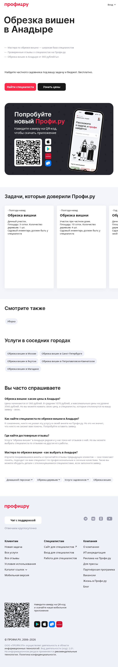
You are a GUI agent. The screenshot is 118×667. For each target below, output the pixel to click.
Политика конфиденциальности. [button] (38, 654)
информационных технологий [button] (22, 648)
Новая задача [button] (13, 547)
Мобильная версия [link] (17, 575)
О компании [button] (91, 547)
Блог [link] (86, 586)
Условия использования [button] (20, 564)
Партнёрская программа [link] (99, 569)
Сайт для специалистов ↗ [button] (60, 547)
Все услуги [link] (11, 552)
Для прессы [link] (90, 564)
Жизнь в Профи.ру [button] (95, 581)
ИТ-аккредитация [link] (94, 552)
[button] (11, 321)
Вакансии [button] (89, 575)
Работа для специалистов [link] (60, 558)
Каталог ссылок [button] (14, 569)
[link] (20, 87)
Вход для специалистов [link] (59, 552)
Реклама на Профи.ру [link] (97, 558)
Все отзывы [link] (12, 558)
